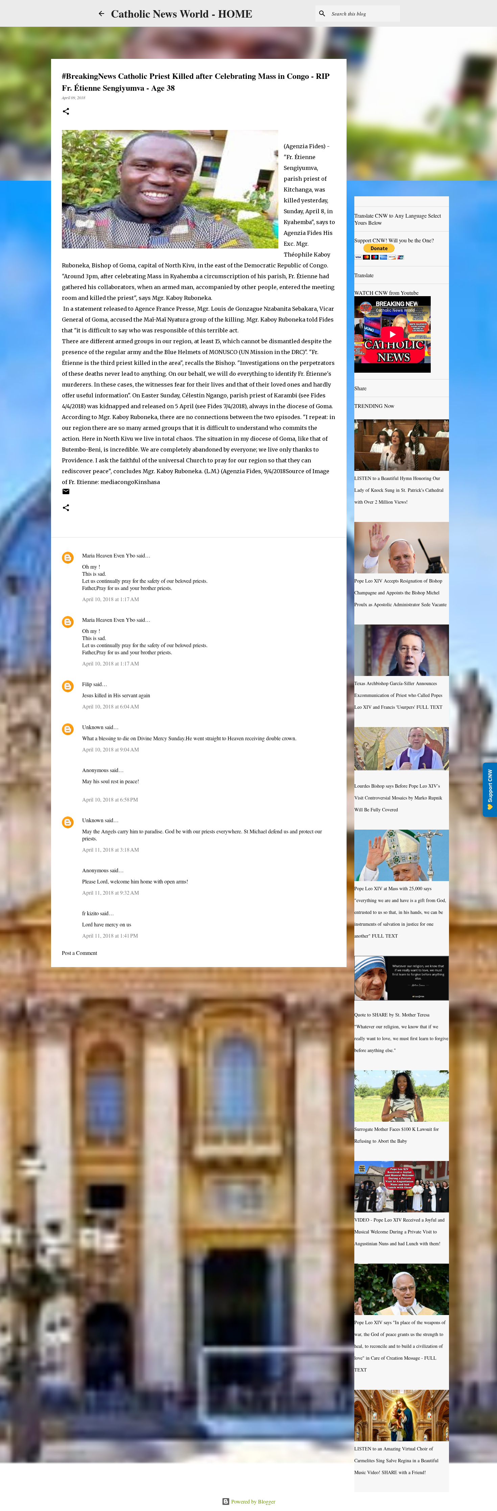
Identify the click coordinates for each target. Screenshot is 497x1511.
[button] (66, 111)
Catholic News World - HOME (181, 13)
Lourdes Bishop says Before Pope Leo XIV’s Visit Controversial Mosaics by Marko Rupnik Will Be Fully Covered (398, 798)
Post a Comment (79, 952)
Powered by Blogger (252, 1501)
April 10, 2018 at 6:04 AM (110, 706)
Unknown (92, 726)
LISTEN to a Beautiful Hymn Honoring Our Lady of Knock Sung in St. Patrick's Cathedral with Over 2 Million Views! (399, 490)
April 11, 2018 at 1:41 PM (110, 935)
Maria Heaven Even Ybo (108, 555)
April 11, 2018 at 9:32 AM (110, 892)
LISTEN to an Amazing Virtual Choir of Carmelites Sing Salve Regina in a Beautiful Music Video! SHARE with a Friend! (396, 1460)
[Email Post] (66, 494)
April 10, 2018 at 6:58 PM (110, 799)
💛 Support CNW (490, 789)
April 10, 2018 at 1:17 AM (110, 599)
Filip (87, 683)
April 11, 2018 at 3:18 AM (110, 849)
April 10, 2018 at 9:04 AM (110, 749)
